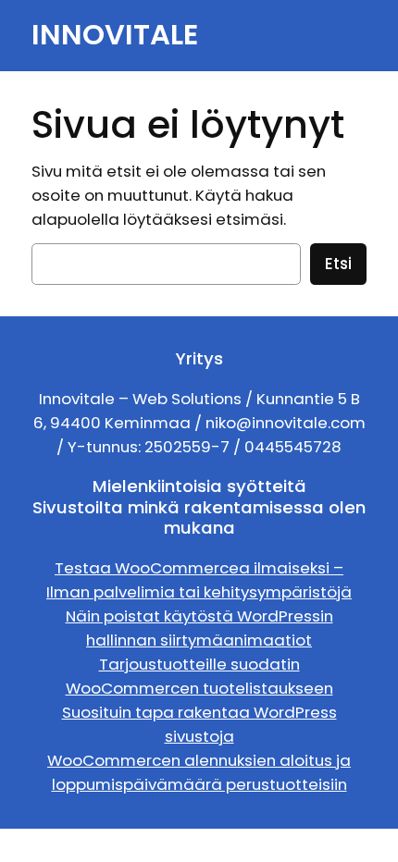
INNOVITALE (114, 35)
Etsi (338, 263)
